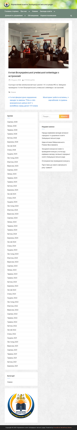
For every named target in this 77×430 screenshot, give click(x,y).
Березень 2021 (12, 366)
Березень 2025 (12, 190)
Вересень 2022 (12, 310)
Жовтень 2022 (12, 306)
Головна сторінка (11, 11)
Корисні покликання (48, 16)
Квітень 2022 (12, 326)
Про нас (24, 11)
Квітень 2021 (11, 362)
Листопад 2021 (12, 342)
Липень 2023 (11, 270)
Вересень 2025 (12, 166)
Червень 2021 (12, 354)
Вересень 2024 (12, 214)
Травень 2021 (12, 358)
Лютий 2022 (11, 330)
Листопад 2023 (12, 254)
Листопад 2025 (12, 158)
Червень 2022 (12, 318)
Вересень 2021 (12, 346)
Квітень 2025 (12, 186)
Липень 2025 (11, 174)
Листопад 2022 (12, 302)
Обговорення (33, 16)
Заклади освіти (46, 11)
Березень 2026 (12, 142)
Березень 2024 (12, 238)
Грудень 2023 (12, 250)
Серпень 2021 (12, 350)
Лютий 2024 (11, 242)
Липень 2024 (11, 222)
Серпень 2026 (12, 122)
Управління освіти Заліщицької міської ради (32, 4)
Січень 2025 (11, 198)
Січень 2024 (11, 246)
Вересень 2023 (12, 262)
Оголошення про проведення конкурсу (56, 161)
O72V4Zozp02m (29, 80)
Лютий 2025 (11, 194)
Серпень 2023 (12, 266)
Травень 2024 (12, 230)
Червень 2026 (12, 130)
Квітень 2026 (12, 138)
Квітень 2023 (12, 282)
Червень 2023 (12, 274)
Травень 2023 (12, 278)
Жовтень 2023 (12, 258)
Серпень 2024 (12, 218)
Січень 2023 (11, 294)
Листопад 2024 (12, 206)
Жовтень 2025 (12, 162)
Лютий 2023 (11, 290)
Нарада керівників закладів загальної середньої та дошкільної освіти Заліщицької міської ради (55, 135)
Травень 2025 (12, 182)
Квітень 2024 (12, 234)
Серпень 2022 (12, 314)
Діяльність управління (14, 16)
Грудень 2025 (12, 154)
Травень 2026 (12, 134)
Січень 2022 (11, 334)
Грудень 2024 (12, 202)
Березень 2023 (12, 286)
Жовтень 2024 (12, 210)
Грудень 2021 (12, 338)
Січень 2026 (11, 150)
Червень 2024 (12, 226)
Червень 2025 (12, 178)
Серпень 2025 (12, 170)
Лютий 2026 (11, 146)
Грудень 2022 (12, 298)
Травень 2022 (12, 322)
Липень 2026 (11, 126)
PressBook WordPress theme (63, 427)
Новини (35, 11)
